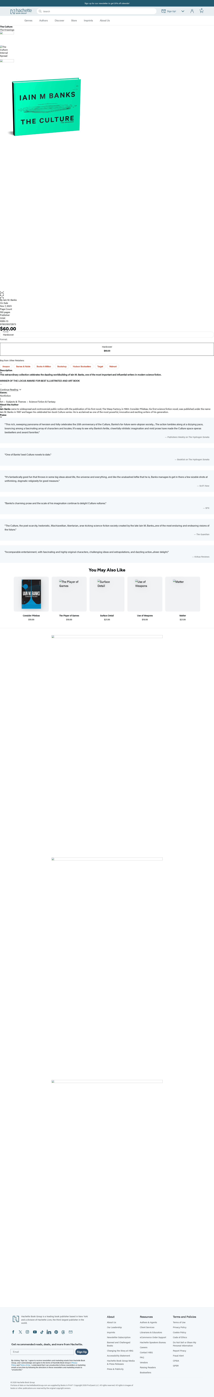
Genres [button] (28, 20)
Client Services (147, 1327)
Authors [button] (43, 20)
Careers (143, 1347)
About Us (111, 1322)
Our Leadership (114, 1327)
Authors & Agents (148, 1322)
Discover (59, 20)
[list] (107, 182)
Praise (3, 415)
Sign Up (82, 1352)
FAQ (142, 1357)
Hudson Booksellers (82, 366)
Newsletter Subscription (118, 1337)
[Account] (192, 11)
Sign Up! (171, 11)
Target (100, 366)
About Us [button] (105, 20)
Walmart (113, 366)
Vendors (144, 1362)
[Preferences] (183, 11)
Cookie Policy (179, 1332)
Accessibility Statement (118, 1355)
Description (6, 370)
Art (1, 401)
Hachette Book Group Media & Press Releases (121, 1362)
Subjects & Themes (16, 401)
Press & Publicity (115, 1368)
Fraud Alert (178, 1355)
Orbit (2, 318)
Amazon (6, 366)
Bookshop (62, 366)
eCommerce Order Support (153, 1337)
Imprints (88, 20)
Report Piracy (179, 1350)
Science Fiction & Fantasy (42, 401)
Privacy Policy (179, 1327)
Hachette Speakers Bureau (153, 1342)
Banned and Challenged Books (118, 1344)
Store (74, 20)
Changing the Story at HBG (120, 1350)
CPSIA (176, 1360)
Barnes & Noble (23, 366)
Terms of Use (179, 1322)
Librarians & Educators (151, 1332)
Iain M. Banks (10, 299)
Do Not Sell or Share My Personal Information (184, 1344)
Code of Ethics (180, 1337)
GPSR (176, 1365)
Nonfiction (5, 395)
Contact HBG (146, 1352)
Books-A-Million (44, 366)
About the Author (9, 404)
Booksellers (145, 1372)
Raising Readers (148, 1367)
